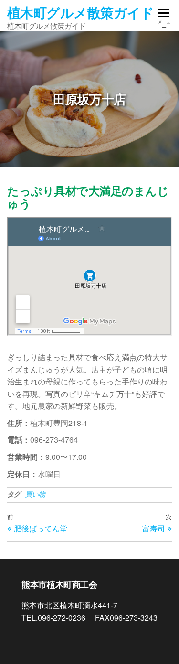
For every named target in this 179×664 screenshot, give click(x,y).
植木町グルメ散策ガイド (80, 12)
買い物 (35, 493)
